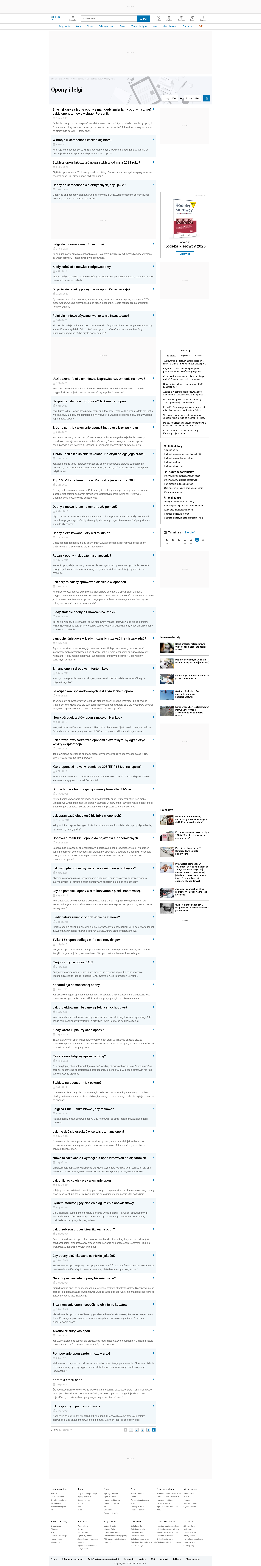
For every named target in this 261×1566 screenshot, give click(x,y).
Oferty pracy (189, 1545)
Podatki (54, 1493)
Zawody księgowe (58, 1506)
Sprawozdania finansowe (167, 1506)
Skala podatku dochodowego (169, 1542)
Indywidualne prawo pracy (88, 1493)
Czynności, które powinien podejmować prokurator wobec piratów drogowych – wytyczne (182, 370)
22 (197, 540)
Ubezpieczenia (83, 1500)
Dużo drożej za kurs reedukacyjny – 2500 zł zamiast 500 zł (184, 385)
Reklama (177, 1559)
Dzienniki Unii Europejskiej (115, 1536)
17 (167, 540)
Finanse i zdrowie (138, 1510)
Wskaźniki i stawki (166, 1521)
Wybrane (199, 355)
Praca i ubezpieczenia (139, 1500)
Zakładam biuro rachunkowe (169, 1493)
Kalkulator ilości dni (173, 466)
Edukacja (187, 26)
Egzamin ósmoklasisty (87, 1545)
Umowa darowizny (173, 492)
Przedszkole (82, 1526)
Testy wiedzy (82, 1549)
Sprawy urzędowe (111, 1503)
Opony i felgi (109, 79)
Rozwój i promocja (59, 1536)
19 (179, 540)
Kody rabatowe (190, 1532)
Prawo (123, 26)
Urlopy (80, 1503)
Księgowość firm (59, 1489)
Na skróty (188, 1521)
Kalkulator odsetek (138, 1536)
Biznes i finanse (137, 1493)
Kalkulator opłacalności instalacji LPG (182, 454)
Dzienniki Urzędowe (112, 1532)
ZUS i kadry (56, 1503)
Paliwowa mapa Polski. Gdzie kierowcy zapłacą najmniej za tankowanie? (182, 401)
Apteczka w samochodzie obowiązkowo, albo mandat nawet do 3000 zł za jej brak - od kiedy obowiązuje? (183, 393)
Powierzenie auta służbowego (178, 484)
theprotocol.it (189, 1542)
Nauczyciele (82, 1532)
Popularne (171, 355)
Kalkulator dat (136, 1526)
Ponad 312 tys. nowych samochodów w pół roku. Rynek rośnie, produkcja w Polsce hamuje (184, 409)
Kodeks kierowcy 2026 (185, 246)
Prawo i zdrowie (111, 1513)
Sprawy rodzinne (111, 1493)
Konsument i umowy (112, 1500)
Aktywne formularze (181, 472)
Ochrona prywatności (72, 1559)
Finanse (187, 1500)
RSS (153, 1559)
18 (173, 540)
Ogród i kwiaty (190, 1506)
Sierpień (190, 532)
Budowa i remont (191, 1503)
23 (203, 540)
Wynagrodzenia (84, 1497)
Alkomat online (171, 450)
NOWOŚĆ (185, 242)
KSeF (200, 26)
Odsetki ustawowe (165, 1539)
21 (191, 540)
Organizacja (56, 1526)
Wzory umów (189, 1536)
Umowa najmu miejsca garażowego (181, 480)
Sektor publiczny (107, 26)
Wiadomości (189, 1493)
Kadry (78, 26)
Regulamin (128, 1559)
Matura (80, 1542)
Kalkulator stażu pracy (140, 1539)
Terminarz (174, 532)
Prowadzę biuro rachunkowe (169, 1497)
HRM (79, 1510)
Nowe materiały (170, 637)
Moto (155, 26)
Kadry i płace (56, 1539)
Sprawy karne (110, 1497)
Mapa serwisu (193, 1559)
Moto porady (78, 79)
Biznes (90, 26)
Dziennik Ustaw (110, 1526)
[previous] (125, 1430)
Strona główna (57, 79)
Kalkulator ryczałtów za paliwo (178, 458)
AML (159, 1510)
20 (185, 540)
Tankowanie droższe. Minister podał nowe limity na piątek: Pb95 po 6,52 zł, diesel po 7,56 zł (183, 362)
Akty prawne (110, 1521)
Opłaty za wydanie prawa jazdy (179, 501)
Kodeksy (107, 1542)
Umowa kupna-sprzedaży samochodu (182, 476)
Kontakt (164, 1559)
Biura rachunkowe (166, 1489)
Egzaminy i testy (84, 1536)
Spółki (133, 1497)
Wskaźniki (174, 497)
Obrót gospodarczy (59, 1500)
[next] (154, 1430)
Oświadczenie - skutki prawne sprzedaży (183, 488)
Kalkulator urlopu (172, 462)
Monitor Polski (110, 1529)
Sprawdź (185, 253)
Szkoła (80, 1529)
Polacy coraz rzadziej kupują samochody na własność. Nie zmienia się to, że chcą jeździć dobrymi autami (184, 424)
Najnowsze (185, 355)
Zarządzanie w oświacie (87, 1539)
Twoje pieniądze (139, 26)
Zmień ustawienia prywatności (103, 1559)
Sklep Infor (108, 1510)
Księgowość (64, 26)
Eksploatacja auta (94, 79)
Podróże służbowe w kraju (176, 514)
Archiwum (188, 1529)
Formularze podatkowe (193, 1539)
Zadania (54, 1532)
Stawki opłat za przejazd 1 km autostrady (183, 506)
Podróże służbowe (165, 1536)
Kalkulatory (175, 446)
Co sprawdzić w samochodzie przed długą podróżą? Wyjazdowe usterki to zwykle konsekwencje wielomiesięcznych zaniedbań (183, 378)
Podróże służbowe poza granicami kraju (183, 518)
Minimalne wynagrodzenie (168, 1529)
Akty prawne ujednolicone (115, 1539)
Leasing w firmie (137, 1506)
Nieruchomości (170, 26)
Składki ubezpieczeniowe (167, 1532)
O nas (54, 1559)
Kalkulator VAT (136, 1532)
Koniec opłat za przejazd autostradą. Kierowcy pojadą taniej (180, 432)
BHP (79, 1506)
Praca (106, 1506)
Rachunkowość (57, 1497)
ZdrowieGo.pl (189, 1526)
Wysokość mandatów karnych (178, 510)
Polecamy (166, 810)
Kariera (142, 1559)
